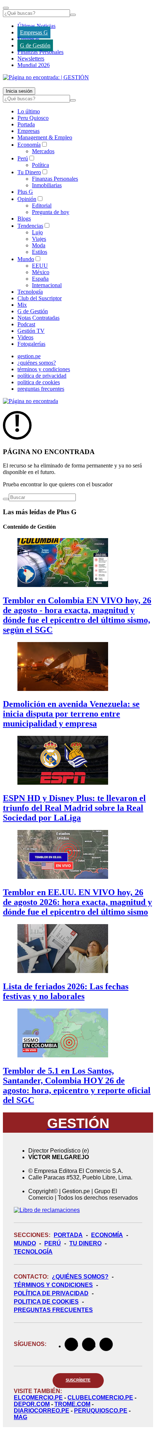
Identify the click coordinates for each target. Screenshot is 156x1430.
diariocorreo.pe (41, 1411)
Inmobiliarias (47, 185)
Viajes (39, 239)
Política (40, 165)
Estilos (39, 252)
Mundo (25, 259)
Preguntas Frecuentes (53, 1310)
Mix (22, 305)
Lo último (28, 111)
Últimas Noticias (36, 26)
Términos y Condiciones (53, 1285)
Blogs (24, 218)
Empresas (28, 39)
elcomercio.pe (38, 1398)
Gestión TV (31, 331)
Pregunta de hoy (50, 212)
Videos (25, 337)
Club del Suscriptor (39, 298)
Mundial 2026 (33, 65)
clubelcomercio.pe (100, 1398)
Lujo (37, 232)
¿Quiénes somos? (80, 1277)
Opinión (26, 199)
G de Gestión (35, 45)
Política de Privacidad (51, 1293)
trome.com (72, 1404)
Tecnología (30, 292)
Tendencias (30, 226)
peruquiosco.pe (100, 1411)
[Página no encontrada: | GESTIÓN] (46, 77)
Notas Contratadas (38, 318)
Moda (38, 245)
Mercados (43, 151)
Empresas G (34, 32)
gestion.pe (29, 356)
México (40, 272)
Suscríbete (78, 1380)
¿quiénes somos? (36, 363)
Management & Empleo (44, 137)
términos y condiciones (43, 369)
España (40, 279)
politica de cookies (38, 382)
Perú (22, 158)
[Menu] (6, 8)
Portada (26, 124)
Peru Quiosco (33, 118)
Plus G (25, 192)
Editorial (42, 205)
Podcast (26, 324)
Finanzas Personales (40, 52)
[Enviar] (73, 15)
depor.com (32, 1404)
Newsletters (30, 58)
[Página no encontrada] (30, 401)
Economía (29, 145)
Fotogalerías (31, 344)
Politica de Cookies (46, 1302)
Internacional (47, 285)
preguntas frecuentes (40, 389)
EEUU (40, 266)
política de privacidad (41, 376)
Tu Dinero (29, 172)
